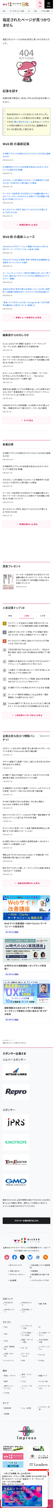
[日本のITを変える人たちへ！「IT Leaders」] (38, 1465)
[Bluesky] (30, 1257)
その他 (41, 1360)
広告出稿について (27, 1310)
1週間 (26, 616)
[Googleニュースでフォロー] (37, 1257)
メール (42, 121)
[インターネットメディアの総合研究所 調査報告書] (38, 1457)
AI (29, 11)
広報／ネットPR (8, 1354)
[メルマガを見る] (6, 1257)
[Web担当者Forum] (26, 1241)
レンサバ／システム (44, 1347)
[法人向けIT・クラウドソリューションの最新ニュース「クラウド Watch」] (13, 1465)
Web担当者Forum (12, 4)
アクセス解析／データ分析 (27, 1334)
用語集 (6, 1414)
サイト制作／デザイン (44, 1334)
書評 (6, 1381)
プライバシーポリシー (17, 1274)
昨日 (10, 616)
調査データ (43, 1375)
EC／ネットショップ (26, 1354)
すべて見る (28, 420)
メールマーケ (9, 1360)
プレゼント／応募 (44, 1408)
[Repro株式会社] (16, 1092)
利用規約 (34, 1271)
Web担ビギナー (8, 1303)
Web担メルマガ (27, 1303)
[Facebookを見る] (14, 1257)
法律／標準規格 (9, 1347)
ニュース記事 (26, 1408)
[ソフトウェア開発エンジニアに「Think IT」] (38, 1449)
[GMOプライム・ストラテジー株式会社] (16, 1182)
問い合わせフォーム (23, 121)
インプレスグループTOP (40, 1280)
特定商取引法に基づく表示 (39, 1275)
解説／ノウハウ (9, 1375)
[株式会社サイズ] (16, 1162)
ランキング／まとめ (44, 1387)
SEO (4, 11)
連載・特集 (42, 1304)
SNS (35, 11)
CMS (6, 1341)
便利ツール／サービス (9, 1387)
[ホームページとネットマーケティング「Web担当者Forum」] (13, 1457)
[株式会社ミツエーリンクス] (16, 1072)
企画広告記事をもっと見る (28, 883)
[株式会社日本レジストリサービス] (16, 1122)
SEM (23, 1360)
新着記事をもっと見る (28, 224)
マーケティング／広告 (17, 11)
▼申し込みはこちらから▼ (13, 1484)
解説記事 (7, 1408)
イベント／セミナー (27, 1387)
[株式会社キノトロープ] (16, 1142)
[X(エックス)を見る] (22, 1257)
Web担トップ (7, 1040)
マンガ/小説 (43, 1381)
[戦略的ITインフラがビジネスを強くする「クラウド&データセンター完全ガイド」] (13, 1449)
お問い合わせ (14, 1271)
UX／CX (25, 1348)
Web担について (9, 1310)
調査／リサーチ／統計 (27, 1340)
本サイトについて (16, 1265)
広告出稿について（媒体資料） (40, 1266)
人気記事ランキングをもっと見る (28, 715)
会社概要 (13, 1280)
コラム (24, 1381)
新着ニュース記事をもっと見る (28, 317)
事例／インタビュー (26, 1375)
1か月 (42, 616)
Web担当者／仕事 (44, 1340)
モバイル (42, 1355)
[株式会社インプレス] (26, 1433)
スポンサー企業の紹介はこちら (27, 1220)
